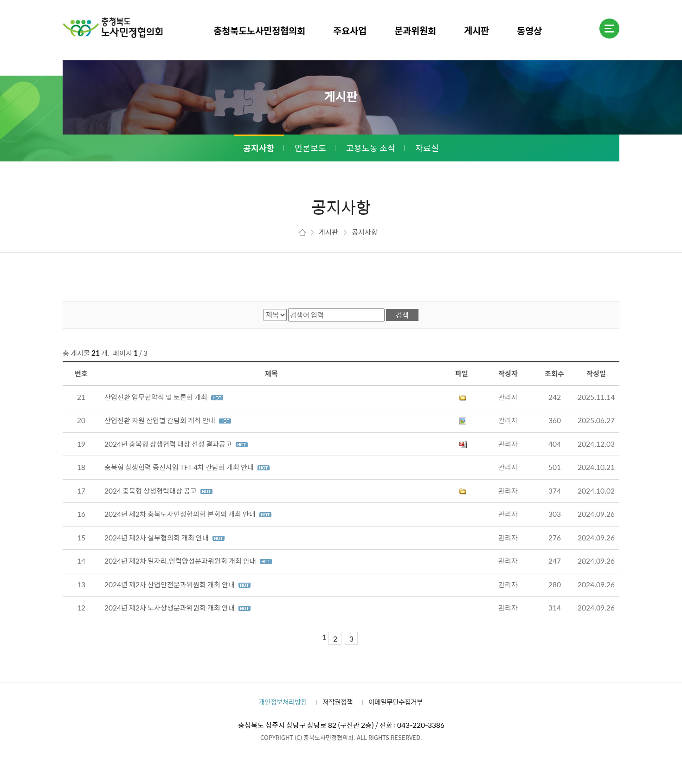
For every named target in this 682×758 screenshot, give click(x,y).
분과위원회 (415, 30)
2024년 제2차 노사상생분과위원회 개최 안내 (170, 608)
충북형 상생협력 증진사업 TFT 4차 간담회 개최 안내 (179, 467)
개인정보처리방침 (282, 702)
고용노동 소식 (370, 147)
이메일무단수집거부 (395, 702)
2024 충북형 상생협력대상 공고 (151, 491)
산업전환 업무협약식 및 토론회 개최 (156, 397)
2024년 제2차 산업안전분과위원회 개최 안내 (170, 584)
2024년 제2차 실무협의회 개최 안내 (157, 538)
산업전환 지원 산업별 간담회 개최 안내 (160, 420)
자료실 (427, 147)
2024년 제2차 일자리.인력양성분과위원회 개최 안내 (180, 561)
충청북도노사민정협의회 (259, 30)
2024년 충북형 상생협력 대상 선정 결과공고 (168, 444)
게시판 (476, 30)
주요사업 (350, 30)
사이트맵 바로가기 (609, 29)
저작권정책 (337, 702)
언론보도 (310, 147)
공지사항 (259, 147)
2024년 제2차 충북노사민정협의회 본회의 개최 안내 (180, 514)
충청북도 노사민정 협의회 (113, 27)
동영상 (529, 30)
